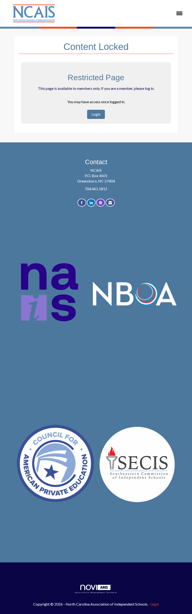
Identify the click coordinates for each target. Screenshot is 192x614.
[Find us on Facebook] (82, 203)
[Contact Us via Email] (110, 203)
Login (96, 114)
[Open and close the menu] (126, 13)
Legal (154, 604)
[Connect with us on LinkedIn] (91, 203)
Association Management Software (96, 592)
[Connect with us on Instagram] (100, 203)
